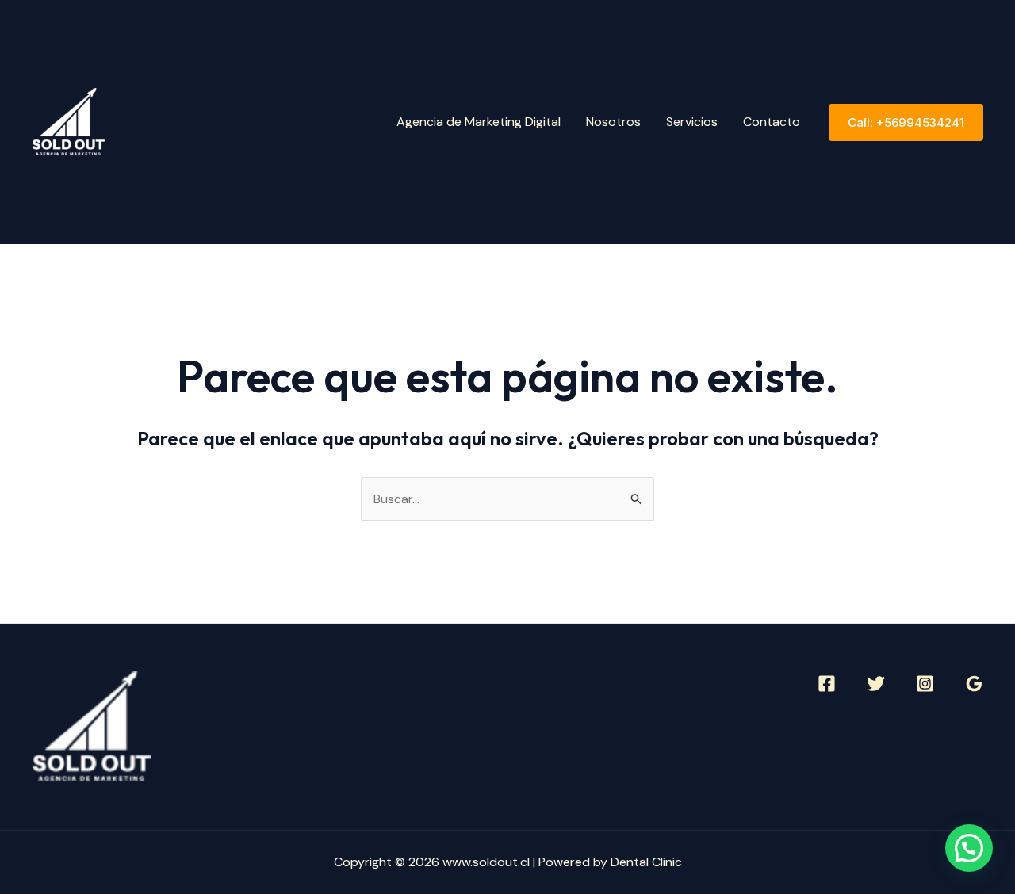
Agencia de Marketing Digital (478, 121)
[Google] (974, 683)
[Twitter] (876, 683)
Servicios (692, 121)
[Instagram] (925, 683)
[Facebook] (827, 683)
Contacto (771, 121)
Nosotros (613, 121)
